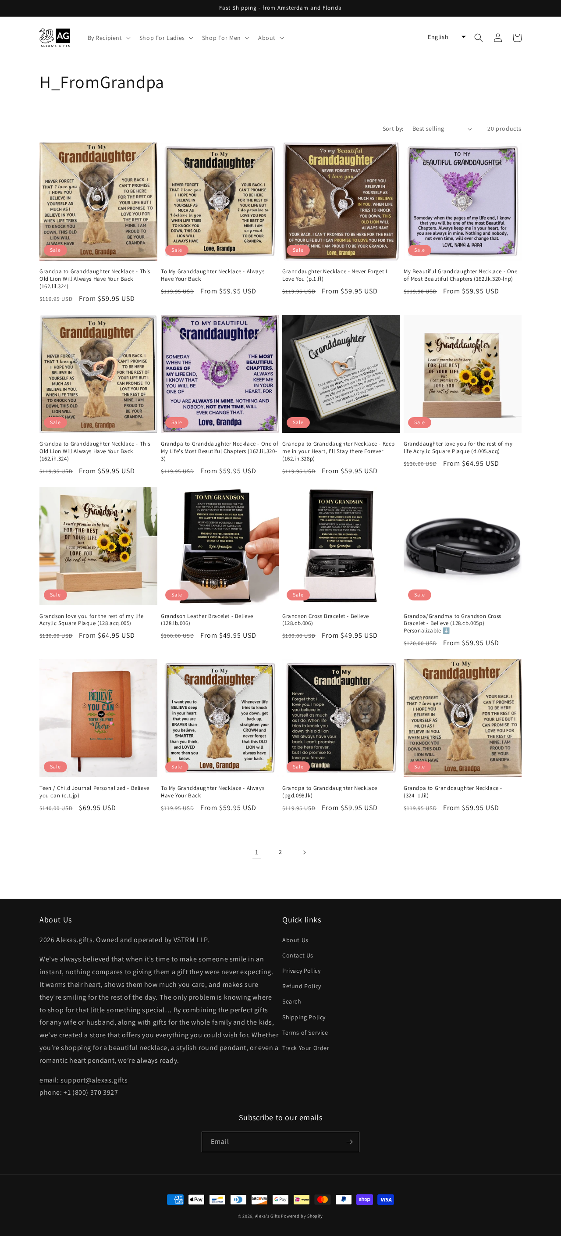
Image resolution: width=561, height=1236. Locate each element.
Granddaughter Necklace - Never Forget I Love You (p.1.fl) (334, 275)
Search (292, 1001)
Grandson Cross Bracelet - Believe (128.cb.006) (325, 620)
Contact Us (297, 955)
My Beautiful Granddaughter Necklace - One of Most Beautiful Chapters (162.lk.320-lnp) (461, 275)
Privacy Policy (301, 971)
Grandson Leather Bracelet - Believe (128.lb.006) (207, 620)
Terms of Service (305, 1032)
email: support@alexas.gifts (83, 1080)
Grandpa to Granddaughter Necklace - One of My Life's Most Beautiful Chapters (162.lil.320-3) (219, 451)
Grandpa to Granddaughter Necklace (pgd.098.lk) (329, 792)
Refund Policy (301, 986)
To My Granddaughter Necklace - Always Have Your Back (212, 275)
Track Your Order (306, 1048)
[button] (108, 38)
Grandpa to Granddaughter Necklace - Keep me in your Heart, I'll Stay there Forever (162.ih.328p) (338, 451)
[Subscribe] (349, 1142)
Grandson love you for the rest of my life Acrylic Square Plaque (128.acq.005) (91, 620)
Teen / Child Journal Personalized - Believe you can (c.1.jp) (94, 792)
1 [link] (257, 852)
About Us (295, 940)
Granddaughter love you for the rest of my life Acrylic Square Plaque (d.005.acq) (458, 447)
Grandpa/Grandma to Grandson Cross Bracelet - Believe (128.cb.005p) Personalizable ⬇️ (452, 624)
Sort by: (393, 128)
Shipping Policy (304, 1017)
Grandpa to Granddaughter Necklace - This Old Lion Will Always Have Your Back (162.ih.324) (94, 451)
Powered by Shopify (302, 1216)
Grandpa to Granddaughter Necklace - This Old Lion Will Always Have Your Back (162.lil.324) (94, 279)
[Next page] (304, 852)
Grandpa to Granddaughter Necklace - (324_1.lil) (453, 792)
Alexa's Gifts (267, 1216)
